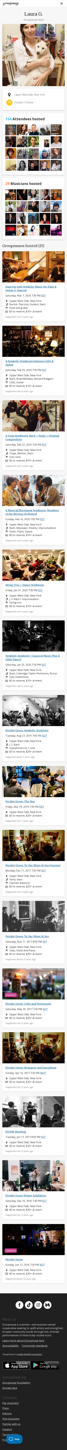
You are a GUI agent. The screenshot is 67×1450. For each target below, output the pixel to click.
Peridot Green (14, 1259)
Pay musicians (10, 1403)
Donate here (9, 1388)
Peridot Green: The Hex (20, 801)
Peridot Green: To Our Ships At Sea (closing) (32, 865)
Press (5, 1408)
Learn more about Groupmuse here (23, 1340)
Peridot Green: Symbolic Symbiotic (27, 730)
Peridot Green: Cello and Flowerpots (28, 1003)
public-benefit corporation (29, 1354)
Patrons (7, 1413)
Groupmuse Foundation (16, 1382)
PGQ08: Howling (15, 1131)
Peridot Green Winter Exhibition (25, 1195)
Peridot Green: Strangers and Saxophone (30, 1067)
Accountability (10, 1345)
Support (7, 1429)
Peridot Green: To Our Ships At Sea (27, 936)
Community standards (35, 1345)
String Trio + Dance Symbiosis (24, 585)
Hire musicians (10, 1418)
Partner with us (11, 1424)
